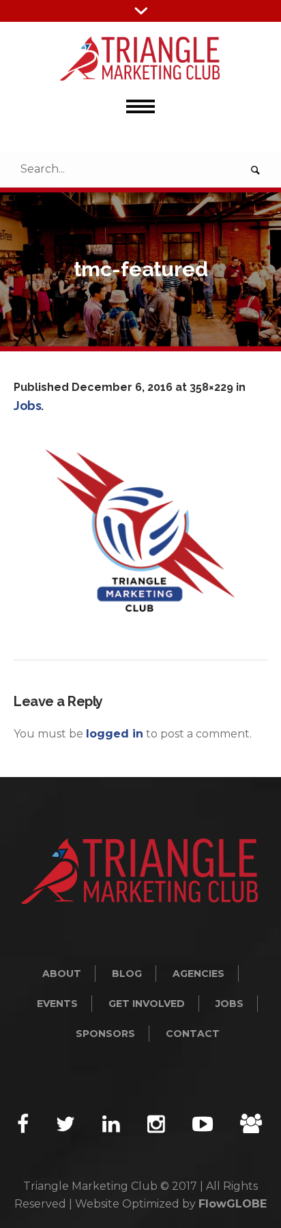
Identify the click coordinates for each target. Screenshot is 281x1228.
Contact (193, 1033)
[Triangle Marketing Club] (140, 58)
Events (57, 1003)
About (61, 973)
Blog (127, 973)
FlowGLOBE (232, 1203)
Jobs (27, 405)
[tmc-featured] (140, 531)
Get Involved (146, 1003)
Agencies (198, 973)
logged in (114, 733)
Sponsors (105, 1033)
